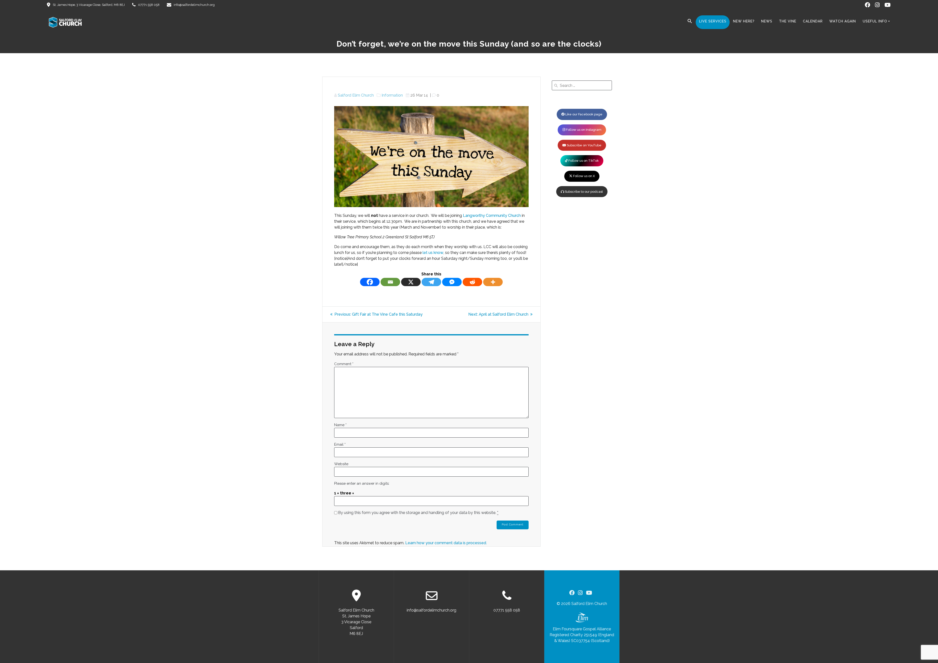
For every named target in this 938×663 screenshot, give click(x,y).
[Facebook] (370, 282)
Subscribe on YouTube (583, 145)
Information (392, 95)
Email (340, 444)
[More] (493, 282)
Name (340, 425)
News (766, 21)
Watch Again (842, 21)
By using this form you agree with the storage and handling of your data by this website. (418, 512)
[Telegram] (431, 282)
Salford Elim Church (356, 95)
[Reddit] (472, 282)
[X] (411, 282)
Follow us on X (583, 176)
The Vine (787, 21)
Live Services (712, 21)
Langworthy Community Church (492, 215)
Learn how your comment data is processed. (446, 543)
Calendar (813, 21)
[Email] (390, 282)
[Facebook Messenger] (452, 282)
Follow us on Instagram (583, 129)
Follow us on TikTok (583, 160)
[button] (689, 22)
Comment (343, 364)
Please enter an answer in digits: (361, 483)
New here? (744, 21)
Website (341, 464)
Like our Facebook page (583, 114)
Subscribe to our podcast (583, 191)
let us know (433, 252)
